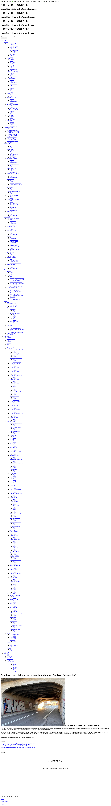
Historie (11, 95)
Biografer (6, 42)
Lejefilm (9, 343)
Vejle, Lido (12, 640)
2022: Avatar (13, 293)
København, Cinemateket (16, 358)
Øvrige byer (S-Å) (11, 594)
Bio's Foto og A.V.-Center (13, 164)
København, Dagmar (15, 363)
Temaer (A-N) (7, 143)
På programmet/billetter (15, 263)
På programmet (13, 54)
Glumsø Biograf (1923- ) (12, 86)
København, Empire (14, 367)
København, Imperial (15, 387)
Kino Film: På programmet (13, 131)
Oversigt (12, 123)
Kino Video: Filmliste (12, 135)
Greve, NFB (13, 481)
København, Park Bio (15, 401)
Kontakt (8, 660)
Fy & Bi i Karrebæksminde (13, 191)
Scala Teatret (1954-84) (12, 71)
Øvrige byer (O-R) (11, 564)
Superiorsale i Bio (14, 50)
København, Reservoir (15, 405)
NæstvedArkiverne (14, 330)
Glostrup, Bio (13, 477)
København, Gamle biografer (17, 349)
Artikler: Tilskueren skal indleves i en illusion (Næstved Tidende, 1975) (18, 747)
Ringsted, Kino (13, 569)
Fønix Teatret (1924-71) (12, 65)
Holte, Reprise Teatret (15, 518)
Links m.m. (6, 653)
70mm (8, 642)
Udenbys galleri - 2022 (15, 183)
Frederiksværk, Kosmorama (16, 463)
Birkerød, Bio (13, 435)
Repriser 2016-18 (14, 241)
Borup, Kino (13, 439)
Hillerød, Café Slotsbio (15, 505)
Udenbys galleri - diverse (16, 184)
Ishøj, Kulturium (14, 531)
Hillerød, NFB (13, 509)
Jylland (8, 633)
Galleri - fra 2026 (14, 261)
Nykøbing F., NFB (14, 556)
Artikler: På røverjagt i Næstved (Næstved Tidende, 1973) (14, 745)
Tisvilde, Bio (13, 617)
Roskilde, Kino (13, 577)
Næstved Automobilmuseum (16, 332)
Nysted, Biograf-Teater (15, 560)
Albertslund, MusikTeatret (16, 423)
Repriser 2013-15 (14, 240)
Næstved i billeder (11, 661)
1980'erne (15, 669)
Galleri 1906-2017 (14, 46)
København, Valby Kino (15, 409)
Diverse (11, 57)
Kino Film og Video (8, 127)
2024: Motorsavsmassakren (16, 295)
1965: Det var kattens (15, 280)
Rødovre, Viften (13, 589)
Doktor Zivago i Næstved (13, 173)
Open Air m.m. (10, 120)
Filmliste (12, 151)
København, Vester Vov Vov (16, 413)
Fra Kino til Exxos (11, 187)
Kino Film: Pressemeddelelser (14, 132)
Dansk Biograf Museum (15, 328)
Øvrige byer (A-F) (11, 421)
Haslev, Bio (12, 485)
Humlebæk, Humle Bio (15, 522)
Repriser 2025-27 (14, 245)
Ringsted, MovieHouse (15, 573)
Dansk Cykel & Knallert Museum (18, 329)
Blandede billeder (11, 335)
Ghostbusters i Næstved (12, 195)
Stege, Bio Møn (13, 607)
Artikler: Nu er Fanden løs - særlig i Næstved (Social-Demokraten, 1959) (18, 743)
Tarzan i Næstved (11, 264)
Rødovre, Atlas (13, 585)
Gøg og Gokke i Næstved (13, 199)
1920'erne (15, 664)
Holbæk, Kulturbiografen (16, 514)
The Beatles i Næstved (12, 158)
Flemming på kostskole (15, 313)
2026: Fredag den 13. (15, 299)
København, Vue (14, 417)
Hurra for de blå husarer (15, 317)
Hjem (5, 40)
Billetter (11, 55)
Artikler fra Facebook (12, 287)
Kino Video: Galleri (11, 139)
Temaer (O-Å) (7, 217)
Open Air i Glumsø (11, 230)
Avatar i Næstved (11, 333)
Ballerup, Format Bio (15, 431)
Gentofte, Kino (13, 469)
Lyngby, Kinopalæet (14, 547)
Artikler (8, 275)
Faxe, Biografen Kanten (15, 451)
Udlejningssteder (11, 339)
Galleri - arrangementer (15, 48)
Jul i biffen (9, 211)
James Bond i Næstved (12, 204)
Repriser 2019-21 (14, 242)
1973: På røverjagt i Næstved (17, 283)
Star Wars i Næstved (11, 257)
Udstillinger (9, 325)
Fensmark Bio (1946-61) (12, 97)
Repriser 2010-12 (14, 238)
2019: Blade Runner (14, 290)
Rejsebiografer (10, 115)
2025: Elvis (12, 297)
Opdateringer (10, 656)
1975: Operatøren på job (15, 284)
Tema (11, 146)
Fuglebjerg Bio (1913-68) (13, 109)
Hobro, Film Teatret (14, 634)
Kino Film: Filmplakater (12, 134)
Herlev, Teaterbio (14, 501)
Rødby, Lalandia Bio (15, 581)
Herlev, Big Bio (13, 497)
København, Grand (14, 383)
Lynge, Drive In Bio (14, 552)
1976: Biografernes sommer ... (17, 286)
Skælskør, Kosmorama (15, 595)
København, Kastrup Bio (16, 391)
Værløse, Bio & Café (15, 629)
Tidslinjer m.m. (7, 269)
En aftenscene (13, 309)
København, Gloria (14, 379)
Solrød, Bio (12, 603)
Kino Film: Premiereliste (12, 130)
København (9, 348)
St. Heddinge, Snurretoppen (16, 613)
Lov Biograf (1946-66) (12, 104)
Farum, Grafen (13, 447)
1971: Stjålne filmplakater (16, 282)
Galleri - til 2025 (14, 260)
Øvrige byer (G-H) (11, 467)
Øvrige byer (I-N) (11, 530)
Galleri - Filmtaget (17, 362)
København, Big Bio (15, 354)
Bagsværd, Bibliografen (15, 427)
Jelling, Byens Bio (14, 637)
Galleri (14, 52)
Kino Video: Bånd (11, 138)
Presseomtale (10, 659)
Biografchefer (13, 274)
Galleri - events (13, 82)
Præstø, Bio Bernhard (15, 565)
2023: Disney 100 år (14, 294)
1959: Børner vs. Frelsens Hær (17, 279)
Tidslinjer (9, 271)
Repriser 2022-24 (14, 244)
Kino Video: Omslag (12, 137)
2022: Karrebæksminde (15, 291)
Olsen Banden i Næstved (13, 218)
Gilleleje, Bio (13, 473)
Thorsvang (15, 611)
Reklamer (9, 341)
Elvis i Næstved (10, 179)
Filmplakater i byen (11, 303)
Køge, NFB (12, 543)
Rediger (2, 804)
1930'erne (15, 665)
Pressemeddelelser (14, 154)
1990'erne (15, 671)
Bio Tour (6, 345)
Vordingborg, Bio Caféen (16, 625)
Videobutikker (7, 336)
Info (11, 276)
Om (13, 310)
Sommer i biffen (10, 252)
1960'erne (15, 667)
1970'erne (15, 668)
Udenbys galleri (13, 223)
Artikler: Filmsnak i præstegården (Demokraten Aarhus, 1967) (15, 744)
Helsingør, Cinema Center (16, 493)
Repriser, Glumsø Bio (15, 246)
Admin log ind (4, 801)
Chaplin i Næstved (11, 168)
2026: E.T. (12, 298)
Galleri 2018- (13, 47)
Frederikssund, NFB (14, 455)
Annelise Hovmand (11, 145)
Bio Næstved (13, 326)
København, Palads (14, 396)
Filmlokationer (10, 307)
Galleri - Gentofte (14, 645)
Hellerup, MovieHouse (15, 489)
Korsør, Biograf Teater (15, 539)
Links (8, 655)
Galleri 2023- (13, 306)
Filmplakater (13, 156)
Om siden (9, 657)
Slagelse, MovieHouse (15, 599)
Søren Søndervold (14, 321)
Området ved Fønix (11, 226)
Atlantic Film (10, 149)
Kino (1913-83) (10, 58)
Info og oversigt (10, 347)
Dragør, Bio (12, 443)
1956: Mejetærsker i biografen (17, 278)
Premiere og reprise (14, 249)
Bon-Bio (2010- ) (11, 93)
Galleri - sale (16, 400)
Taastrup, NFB (13, 621)
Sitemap (2, 799)
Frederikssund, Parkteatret (16, 459)
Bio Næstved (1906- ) (12, 43)
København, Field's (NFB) (16, 375)
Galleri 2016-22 (13, 305)
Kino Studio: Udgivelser (12, 141)
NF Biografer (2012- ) (12, 78)
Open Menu (3, 38)
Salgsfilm (9, 344)
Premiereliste (13, 207)
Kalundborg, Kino (14, 535)
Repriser (9, 236)
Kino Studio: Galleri (11, 142)
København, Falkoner (15, 371)
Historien (12, 44)
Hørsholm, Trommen (15, 526)
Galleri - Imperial (14, 646)
